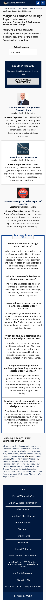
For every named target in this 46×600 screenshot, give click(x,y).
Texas (34, 472)
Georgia (30, 451)
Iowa (5, 454)
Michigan (6, 459)
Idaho (9, 454)
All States (6, 446)
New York (20, 467)
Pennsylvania (15, 469)
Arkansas (30, 446)
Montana (6, 461)
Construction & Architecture (29, 8)
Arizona (38, 446)
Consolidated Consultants (23, 158)
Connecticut (25, 449)
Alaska (14, 446)
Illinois (16, 454)
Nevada (12, 467)
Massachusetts (18, 456)
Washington (23, 474)
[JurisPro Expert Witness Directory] (17, 3)
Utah (40, 472)
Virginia (6, 474)
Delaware (15, 451)
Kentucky (37, 454)
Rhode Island (27, 469)
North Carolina (17, 461)
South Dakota (16, 472)
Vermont (13, 474)
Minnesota (15, 459)
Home (5, 8)
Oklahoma (34, 467)
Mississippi (33, 459)
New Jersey (30, 464)
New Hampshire (18, 464)
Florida (23, 451)
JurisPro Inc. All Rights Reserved (26, 587)
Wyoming (14, 477)
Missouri (24, 459)
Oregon (6, 469)
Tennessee (26, 472)
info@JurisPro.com (22, 573)
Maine (38, 456)
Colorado (15, 449)
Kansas (30, 454)
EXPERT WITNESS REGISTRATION (23, 81)
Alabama (21, 446)
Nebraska (7, 464)
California (7, 449)
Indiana (23, 454)
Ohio (27, 467)
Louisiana (7, 456)
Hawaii (37, 451)
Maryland (13, 8)
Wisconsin (33, 474)
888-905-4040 (23, 580)
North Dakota (29, 461)
